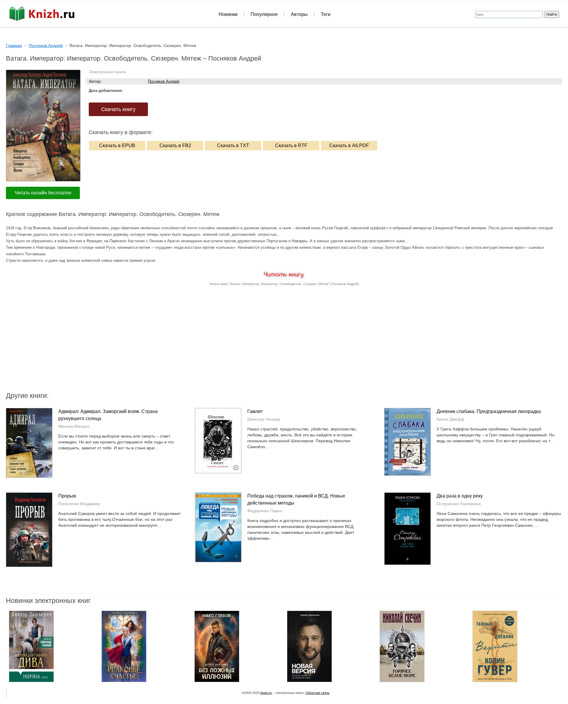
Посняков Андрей (163, 81)
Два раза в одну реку (460, 495)
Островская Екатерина (459, 503)
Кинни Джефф (450, 419)
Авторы (299, 14)
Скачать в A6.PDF (349, 145)
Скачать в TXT (233, 145)
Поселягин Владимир (79, 503)
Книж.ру (266, 693)
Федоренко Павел (264, 510)
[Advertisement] (233, 343)
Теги (325, 14)
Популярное (264, 14)
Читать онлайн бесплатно (43, 192)
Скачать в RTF (291, 145)
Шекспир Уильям (263, 419)
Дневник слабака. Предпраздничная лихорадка (489, 411)
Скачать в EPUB (117, 145)
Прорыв (67, 495)
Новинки (228, 14)
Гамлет (255, 411)
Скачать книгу (118, 109)
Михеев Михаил (73, 426)
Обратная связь (317, 693)
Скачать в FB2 (175, 145)
